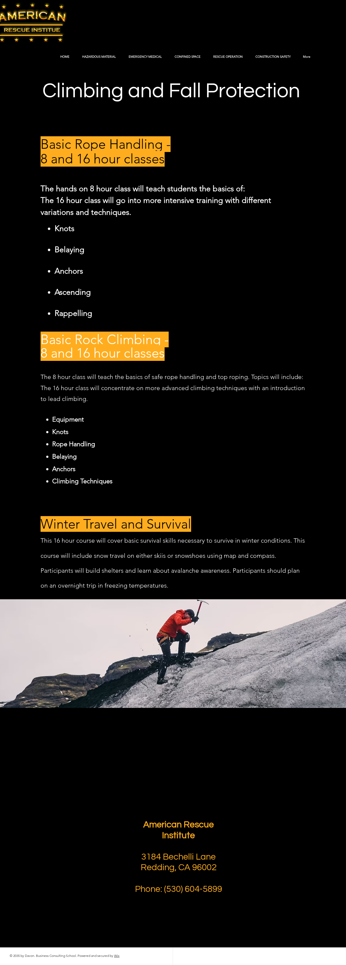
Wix (116, 956)
